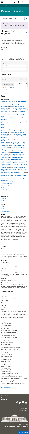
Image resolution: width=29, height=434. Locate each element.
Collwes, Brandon (5, 143)
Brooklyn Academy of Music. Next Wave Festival (11, 172)
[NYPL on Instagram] (23, 402)
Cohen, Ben (3, 167)
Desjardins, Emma (5, 147)
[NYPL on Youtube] (26, 402)
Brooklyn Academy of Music (7, 175)
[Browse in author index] (17, 104)
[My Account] (14, 2)
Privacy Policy (24, 408)
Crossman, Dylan (4, 145)
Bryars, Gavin (4, 106)
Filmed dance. (4, 209)
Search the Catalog (7, 18)
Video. (2, 208)
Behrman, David (4, 130)
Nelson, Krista (4, 157)
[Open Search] (22, 2)
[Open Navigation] (26, 2)
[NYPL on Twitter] (20, 402)
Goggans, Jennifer (5, 149)
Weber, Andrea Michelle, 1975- (8, 164)
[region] (14, 84)
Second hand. (4, 189)
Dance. (2, 206)
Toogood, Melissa (5, 162)
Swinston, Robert (5, 142)
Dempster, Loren (4, 134)
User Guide (13, 23)
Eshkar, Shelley (4, 108)
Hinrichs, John (4, 150)
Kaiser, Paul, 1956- (5, 109)
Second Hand (4, 198)
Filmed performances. (6, 211)
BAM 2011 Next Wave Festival (7, 202)
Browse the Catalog (20, 18)
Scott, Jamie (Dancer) (6, 161)
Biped (2, 200)
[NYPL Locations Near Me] (18, 2)
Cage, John (3, 104)
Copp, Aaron (4, 121)
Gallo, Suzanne (4, 114)
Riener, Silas (3, 159)
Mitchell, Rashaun (5, 154)
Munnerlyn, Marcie (5, 155)
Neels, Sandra (4, 129)
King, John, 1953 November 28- (8, 135)
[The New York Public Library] (2, 2)
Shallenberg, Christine (6, 122)
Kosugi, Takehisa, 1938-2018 (7, 139)
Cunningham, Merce (5, 101)
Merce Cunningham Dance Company (9, 169)
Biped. (2, 187)
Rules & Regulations (23, 410)
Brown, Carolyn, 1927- (6, 125)
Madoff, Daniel (4, 152)
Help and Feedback (23, 432)
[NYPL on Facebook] (17, 402)
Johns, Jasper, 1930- (5, 111)
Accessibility (24, 406)
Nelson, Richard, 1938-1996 (7, 117)
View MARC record (6, 387)
